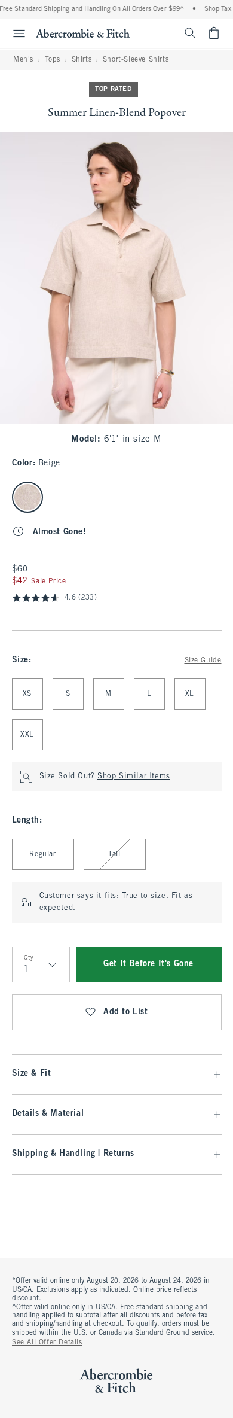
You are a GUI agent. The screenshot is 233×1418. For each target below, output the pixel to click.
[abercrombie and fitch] (83, 33)
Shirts (82, 59)
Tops (52, 59)
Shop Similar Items (133, 776)
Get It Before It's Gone (148, 964)
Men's (23, 59)
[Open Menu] (14, 33)
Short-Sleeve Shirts (135, 59)
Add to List (125, 1012)
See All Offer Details (47, 1342)
